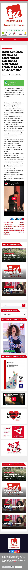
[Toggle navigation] (15, 39)
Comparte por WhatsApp (12, 83)
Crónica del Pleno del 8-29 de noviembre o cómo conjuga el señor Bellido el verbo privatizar (9, 228)
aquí (15, 561)
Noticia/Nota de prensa (7, 48)
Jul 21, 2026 (8, 494)
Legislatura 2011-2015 (16, 74)
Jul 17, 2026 (8, 526)
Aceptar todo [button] (18, 566)
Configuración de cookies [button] (8, 566)
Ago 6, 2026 (8, 478)
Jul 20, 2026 (8, 510)
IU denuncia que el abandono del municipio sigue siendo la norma (14, 257)
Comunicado (6, 504)
